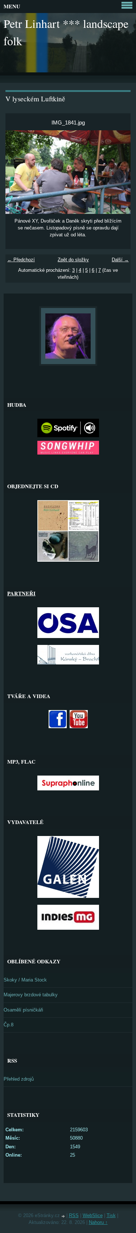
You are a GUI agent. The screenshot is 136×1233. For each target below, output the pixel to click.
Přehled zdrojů (19, 1079)
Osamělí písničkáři (23, 1010)
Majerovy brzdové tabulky (31, 994)
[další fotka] (119, 172)
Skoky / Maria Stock (25, 980)
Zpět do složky (73, 259)
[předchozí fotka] (17, 172)
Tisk (111, 1215)
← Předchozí (21, 259)
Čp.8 (8, 1024)
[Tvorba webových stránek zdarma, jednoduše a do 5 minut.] (63, 1216)
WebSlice (93, 1215)
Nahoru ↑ (98, 1222)
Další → (120, 259)
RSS (74, 1215)
